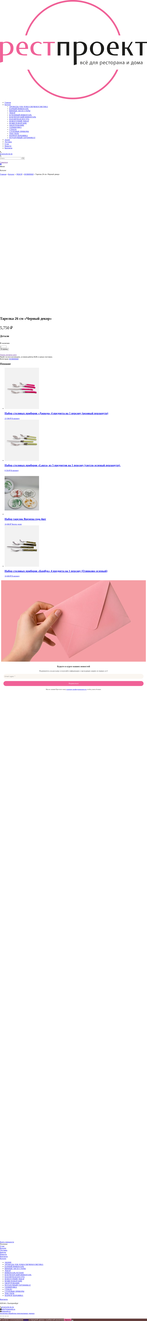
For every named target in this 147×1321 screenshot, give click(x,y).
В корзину (4, 349)
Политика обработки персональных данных (17, 1313)
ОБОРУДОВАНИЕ (16, 125)
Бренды (3, 1252)
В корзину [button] (16, 418)
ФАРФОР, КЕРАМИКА (18, 136)
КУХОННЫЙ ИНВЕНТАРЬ (20, 115)
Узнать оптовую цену (8, 355)
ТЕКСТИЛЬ (14, 134)
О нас (7, 144)
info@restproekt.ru (8, 1309)
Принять (68, 1320)
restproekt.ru (6, 1311)
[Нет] (72, 1320)
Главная (8, 103)
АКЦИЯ (8, 1262)
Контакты (8, 148)
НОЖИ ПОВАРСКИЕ (18, 123)
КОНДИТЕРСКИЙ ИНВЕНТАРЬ (22, 117)
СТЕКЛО (13, 129)
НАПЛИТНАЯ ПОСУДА (19, 119)
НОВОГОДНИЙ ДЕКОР (19, 121)
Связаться (4, 162)
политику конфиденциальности (76, 689)
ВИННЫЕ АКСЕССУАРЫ (19, 111)
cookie (26, 1320)
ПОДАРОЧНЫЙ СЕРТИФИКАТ (22, 138)
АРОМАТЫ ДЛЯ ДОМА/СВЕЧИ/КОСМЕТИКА (28, 107)
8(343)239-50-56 (6, 154)
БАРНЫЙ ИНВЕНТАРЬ (18, 109)
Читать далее (17, 524)
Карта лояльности (7, 1242)
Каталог (8, 105)
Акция (7, 140)
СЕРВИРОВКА (15, 127)
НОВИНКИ (29, 174)
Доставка (8, 142)
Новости (8, 146)
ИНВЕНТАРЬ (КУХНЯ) (14, 1273)
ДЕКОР (12, 113)
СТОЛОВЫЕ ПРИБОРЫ (19, 131)
